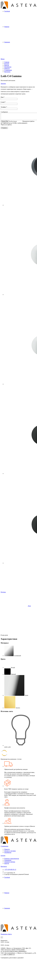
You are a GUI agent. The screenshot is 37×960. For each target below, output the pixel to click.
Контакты (7, 71)
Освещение (7, 860)
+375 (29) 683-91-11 (10, 869)
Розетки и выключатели (11, 858)
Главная (6, 62)
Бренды (6, 65)
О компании (8, 70)
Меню (2, 59)
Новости (7, 68)
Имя (2, 97)
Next (29, 606)
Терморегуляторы (9, 862)
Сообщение (4, 112)
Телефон (4, 107)
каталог (3, 855)
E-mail (3, 102)
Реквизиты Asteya (6, 934)
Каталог (6, 63)
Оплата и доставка (10, 851)
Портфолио (7, 67)
